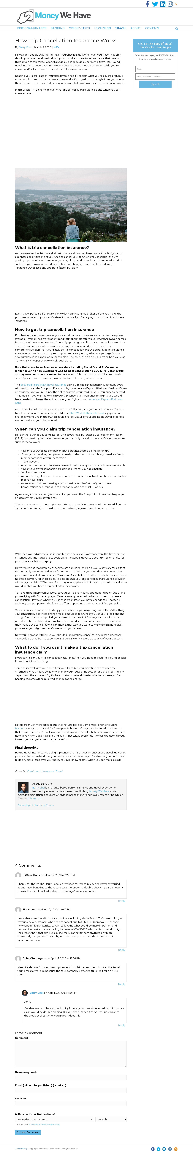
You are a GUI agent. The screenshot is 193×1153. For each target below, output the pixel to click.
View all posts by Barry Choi (36, 805)
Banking (58, 28)
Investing (102, 28)
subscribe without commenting (44, 1125)
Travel (120, 28)
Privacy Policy (21, 1148)
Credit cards (79, 28)
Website (20, 1098)
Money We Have (99, 791)
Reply (121, 901)
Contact (152, 28)
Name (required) (26, 1072)
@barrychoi (34, 798)
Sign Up (155, 84)
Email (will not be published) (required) (40, 1085)
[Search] (176, 29)
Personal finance (31, 28)
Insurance (48, 771)
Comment (21, 1038)
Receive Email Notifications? (36, 1114)
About (136, 28)
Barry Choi (38, 787)
